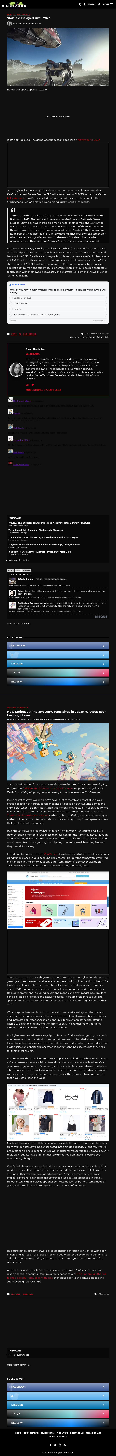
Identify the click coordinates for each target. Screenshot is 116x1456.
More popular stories (18, 560)
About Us (62, 1433)
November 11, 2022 (89, 139)
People (11, 570)
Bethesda (105, 334)
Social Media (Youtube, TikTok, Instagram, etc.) (37, 314)
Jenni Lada (21, 23)
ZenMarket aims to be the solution (28, 815)
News (9, 14)
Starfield (105, 337)
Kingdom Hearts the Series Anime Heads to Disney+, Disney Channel (44, 544)
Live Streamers (21, 303)
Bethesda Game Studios (81, 337)
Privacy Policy (58, 1436)
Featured (11, 708)
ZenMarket (50, 854)
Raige (21, 591)
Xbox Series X (23, 14)
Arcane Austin (93, 334)
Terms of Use (93, 1433)
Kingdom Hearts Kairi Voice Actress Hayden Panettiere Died (39, 552)
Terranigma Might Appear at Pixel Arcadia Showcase (36, 530)
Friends (17, 309)
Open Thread (31, 1433)
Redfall (97, 337)
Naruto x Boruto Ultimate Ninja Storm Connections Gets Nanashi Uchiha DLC (40, 598)
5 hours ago (77, 611)
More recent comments (19, 623)
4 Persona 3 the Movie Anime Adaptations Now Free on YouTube (35, 585)
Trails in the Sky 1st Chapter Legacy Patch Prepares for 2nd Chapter (43, 537)
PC (14, 14)
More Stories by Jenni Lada (43, 390)
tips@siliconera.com (63, 1452)
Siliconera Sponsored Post (50, 719)
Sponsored (22, 708)
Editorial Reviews (22, 298)
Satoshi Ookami (26, 579)
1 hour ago (66, 585)
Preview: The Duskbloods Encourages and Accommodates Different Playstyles (49, 523)
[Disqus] (58, 431)
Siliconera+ (48, 1433)
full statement (15, 198)
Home (18, 1433)
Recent (18, 570)
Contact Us (77, 1433)
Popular (26, 570)
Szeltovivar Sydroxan (28, 603)
